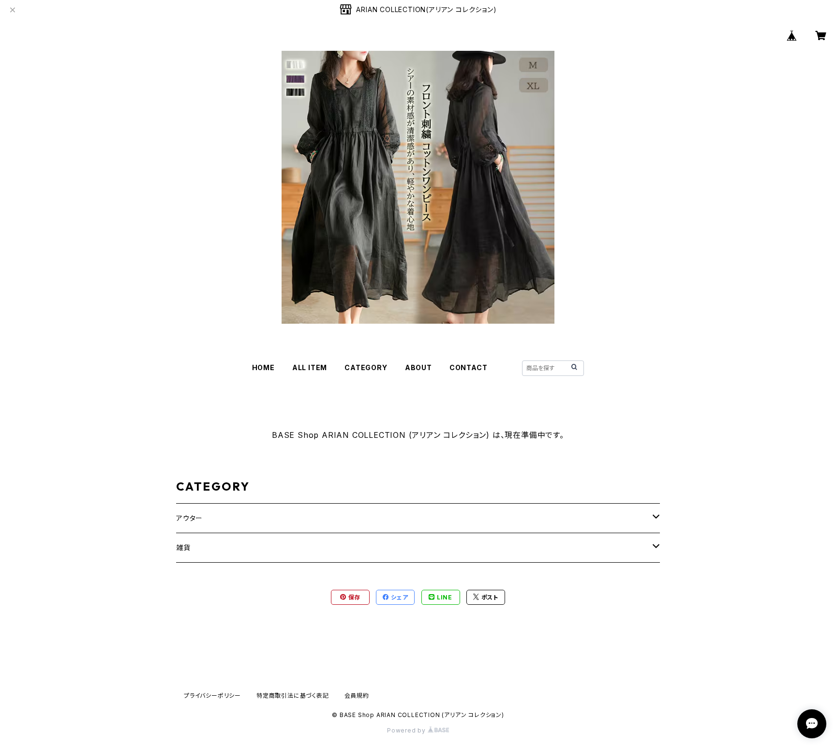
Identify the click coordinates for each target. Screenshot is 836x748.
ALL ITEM (309, 367)
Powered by (407, 730)
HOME (263, 367)
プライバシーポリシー (212, 695)
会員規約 (356, 695)
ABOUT (418, 367)
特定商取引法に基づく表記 (292, 695)
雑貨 (183, 547)
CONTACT (468, 367)
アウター (189, 518)
